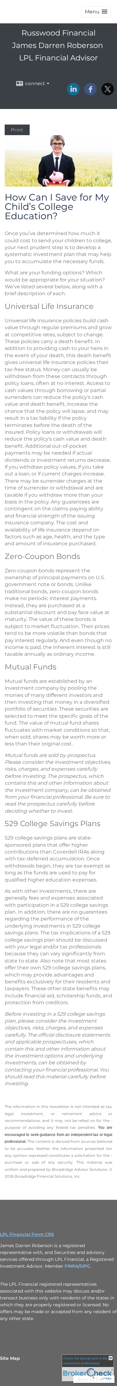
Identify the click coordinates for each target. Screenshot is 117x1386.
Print (17, 130)
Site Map (10, 1358)
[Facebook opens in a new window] (90, 93)
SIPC (85, 1266)
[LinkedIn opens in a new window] (73, 93)
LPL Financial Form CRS (27, 1234)
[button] (96, 11)
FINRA (71, 1266)
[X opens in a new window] (107, 93)
